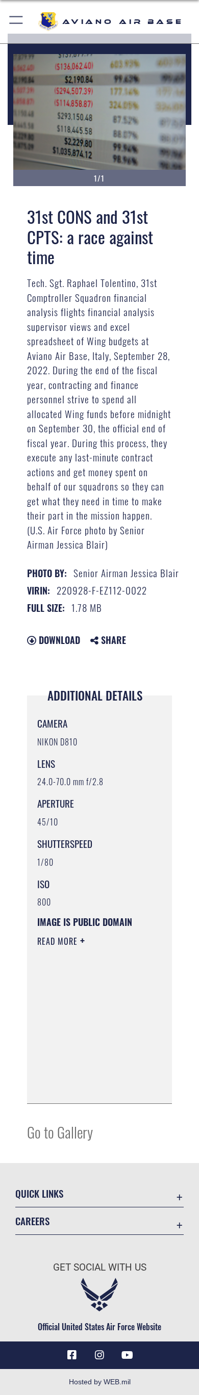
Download (58, 640)
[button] (16, 21)
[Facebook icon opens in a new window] (72, 1355)
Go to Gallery (60, 1132)
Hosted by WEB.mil (100, 1382)
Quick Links (39, 1193)
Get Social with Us (99, 1267)
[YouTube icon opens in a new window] (127, 1355)
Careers (32, 1220)
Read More (58, 941)
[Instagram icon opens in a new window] (99, 1355)
